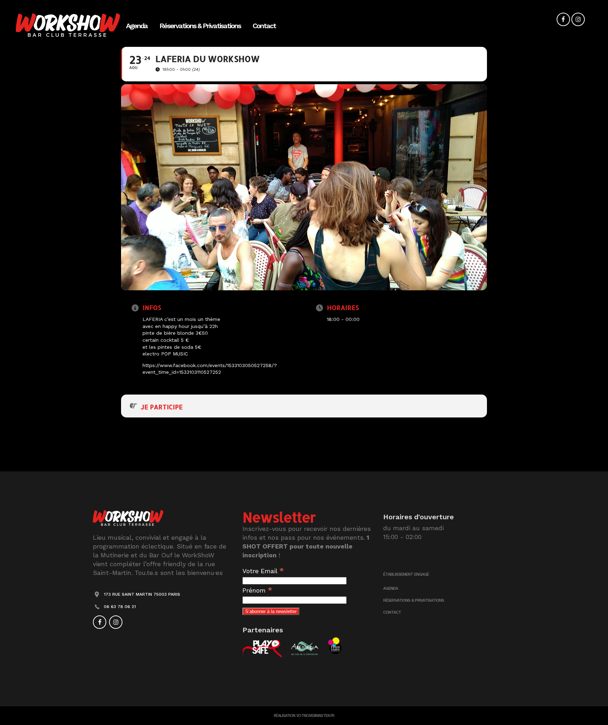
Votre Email (263, 571)
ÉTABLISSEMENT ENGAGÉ (406, 574)
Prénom (257, 590)
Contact (392, 612)
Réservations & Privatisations (413, 600)
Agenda (390, 588)
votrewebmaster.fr (315, 715)
